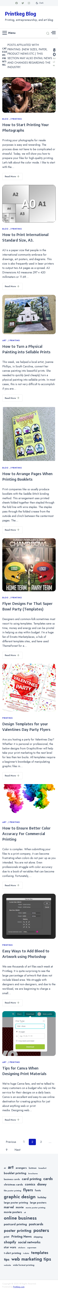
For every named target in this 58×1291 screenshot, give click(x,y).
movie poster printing (35, 1207)
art (11, 1167)
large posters (38, 1202)
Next (17, 1150)
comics (30, 1184)
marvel (9, 1207)
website (7, 1265)
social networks (29, 1242)
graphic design (20, 1196)
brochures (33, 1173)
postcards (36, 1224)
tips (6, 1259)
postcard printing (15, 1224)
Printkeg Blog (20, 13)
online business (20, 1218)
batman (33, 1168)
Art (4, 340)
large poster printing (16, 1202)
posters (41, 1230)
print (6, 1237)
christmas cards (13, 1184)
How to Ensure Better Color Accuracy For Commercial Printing (26, 833)
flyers (28, 1190)
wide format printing (23, 1265)
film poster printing (12, 1190)
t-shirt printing (12, 1253)
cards (48, 1178)
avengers (21, 1168)
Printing (16, 119)
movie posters (13, 1212)
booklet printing (15, 1173)
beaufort (42, 1168)
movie (20, 1207)
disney (42, 1184)
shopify (10, 1242)
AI (5, 1168)
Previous (11, 1142)
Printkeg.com (18, 1286)
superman (31, 1247)
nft (25, 1212)
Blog (5, 119)
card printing (31, 1178)
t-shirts (26, 1253)
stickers (21, 1247)
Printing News (21, 1236)
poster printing (17, 1230)
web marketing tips (31, 1259)
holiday (42, 1197)
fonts (38, 1190)
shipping (38, 1237)
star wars (10, 1247)
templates (39, 1252)
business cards (12, 1179)
